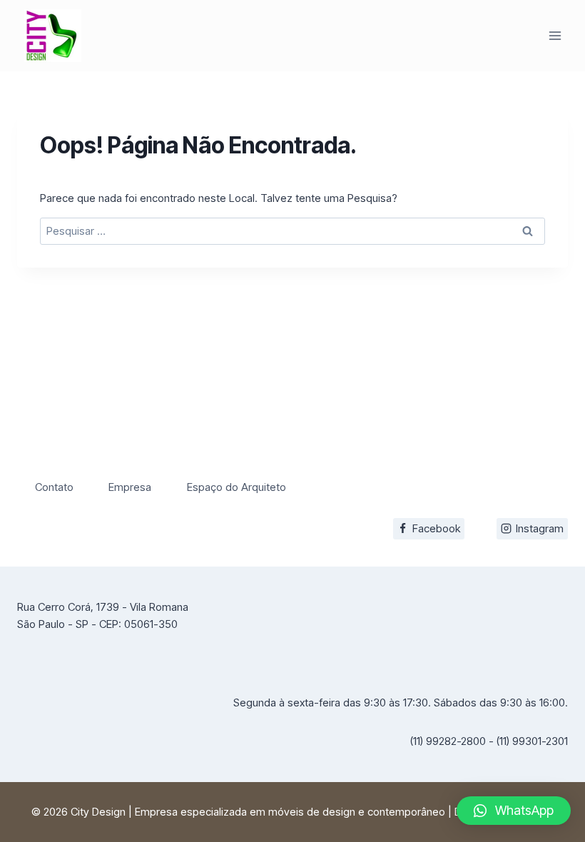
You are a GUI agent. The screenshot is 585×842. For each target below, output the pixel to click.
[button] (514, 810)
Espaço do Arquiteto (236, 487)
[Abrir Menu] (554, 35)
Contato (54, 487)
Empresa (129, 487)
